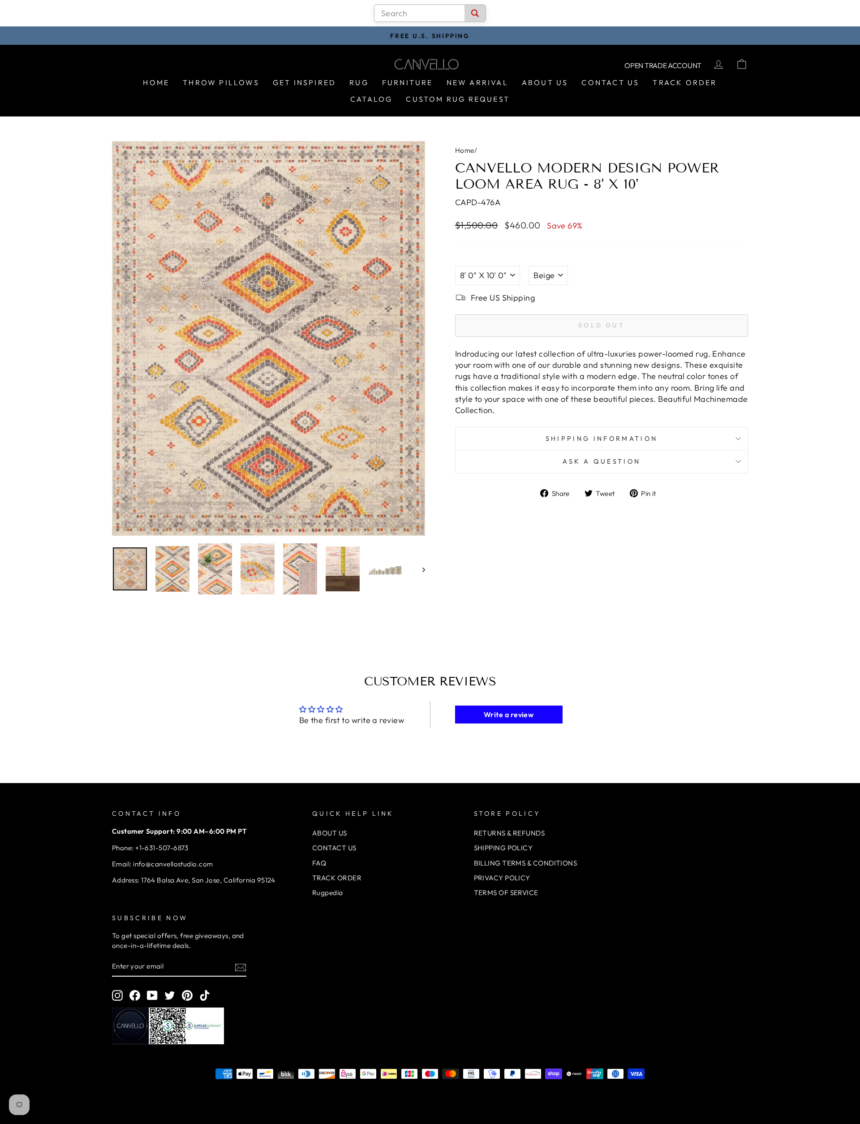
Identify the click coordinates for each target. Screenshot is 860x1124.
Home (156, 82)
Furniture (407, 82)
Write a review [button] (508, 714)
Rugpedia (327, 892)
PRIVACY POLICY (502, 878)
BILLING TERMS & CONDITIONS (525, 863)
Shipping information (602, 439)
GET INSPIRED (304, 82)
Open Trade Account (662, 65)
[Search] (475, 13)
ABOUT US (329, 833)
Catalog (371, 99)
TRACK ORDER (336, 878)
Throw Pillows (221, 82)
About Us (545, 82)
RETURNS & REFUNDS (509, 833)
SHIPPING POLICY (503, 848)
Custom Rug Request (458, 99)
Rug (359, 82)
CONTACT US (334, 848)
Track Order (685, 82)
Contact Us (610, 82)
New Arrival (477, 82)
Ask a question (602, 461)
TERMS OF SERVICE (506, 892)
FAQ (319, 863)
